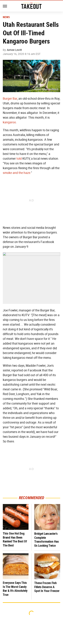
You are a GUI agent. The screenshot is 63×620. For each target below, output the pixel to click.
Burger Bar (10, 99)
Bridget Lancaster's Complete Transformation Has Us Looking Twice (46, 539)
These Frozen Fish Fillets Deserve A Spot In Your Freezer (46, 587)
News (6, 17)
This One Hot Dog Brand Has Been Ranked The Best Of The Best (15, 539)
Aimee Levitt (14, 50)
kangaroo (9, 122)
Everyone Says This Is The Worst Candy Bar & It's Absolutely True (15, 588)
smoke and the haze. (17, 173)
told (19, 159)
